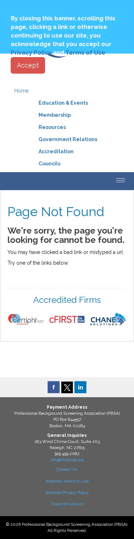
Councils (49, 163)
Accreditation (56, 151)
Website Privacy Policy (67, 492)
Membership (55, 115)
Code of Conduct (67, 503)
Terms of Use (85, 52)
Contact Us (67, 469)
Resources (52, 127)
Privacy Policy (31, 52)
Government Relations (68, 139)
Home (21, 91)
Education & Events (63, 103)
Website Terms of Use (67, 481)
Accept (28, 65)
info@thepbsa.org (67, 459)
